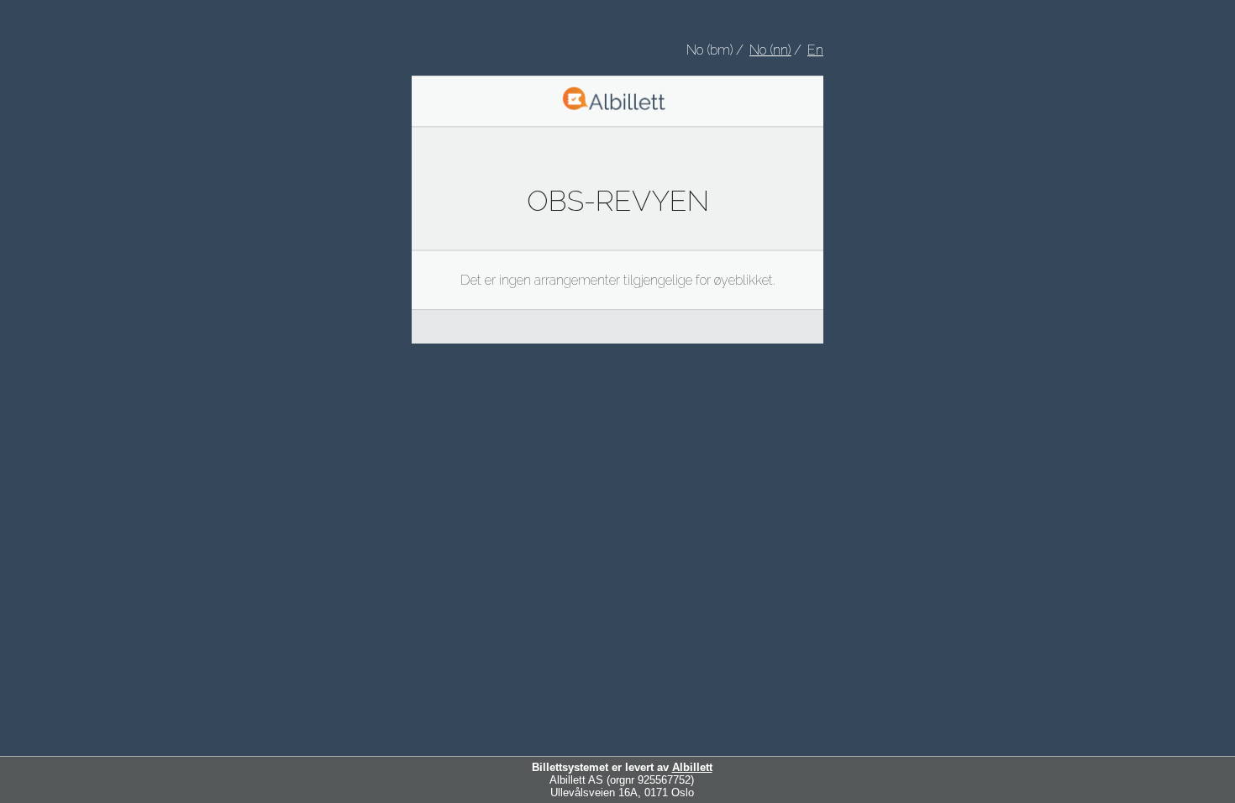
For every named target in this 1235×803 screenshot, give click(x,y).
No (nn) (770, 50)
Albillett (692, 767)
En (815, 50)
